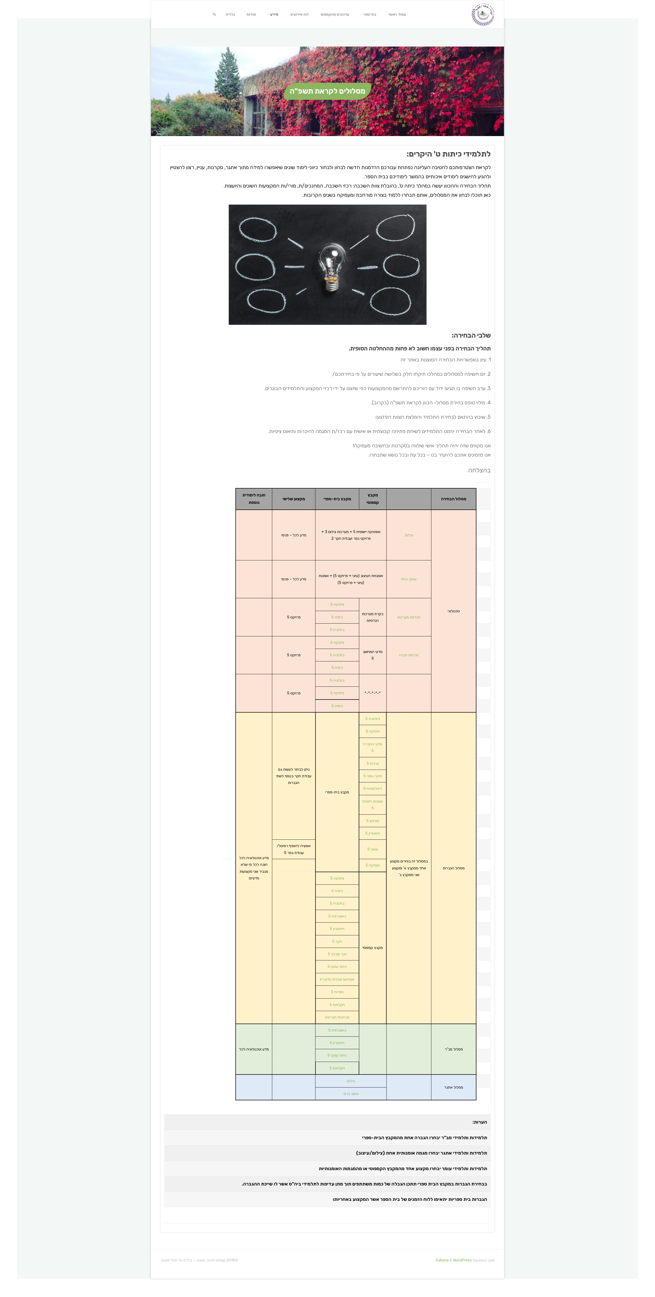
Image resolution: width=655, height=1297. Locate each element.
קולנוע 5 (372, 820)
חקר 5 (337, 941)
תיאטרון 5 (372, 833)
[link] (214, 14)
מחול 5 (372, 849)
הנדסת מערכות (408, 617)
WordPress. (453, 1260)
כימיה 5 (337, 617)
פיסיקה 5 (337, 604)
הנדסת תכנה (409, 655)
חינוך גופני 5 (372, 776)
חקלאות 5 (337, 1004)
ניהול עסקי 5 (337, 966)
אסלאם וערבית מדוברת (337, 979)
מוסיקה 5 (373, 865)
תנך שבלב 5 (337, 954)
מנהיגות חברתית (337, 1017)
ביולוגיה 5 (337, 629)
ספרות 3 (337, 992)
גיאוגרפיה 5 (337, 916)
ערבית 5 (373, 763)
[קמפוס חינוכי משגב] (483, 14)
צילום (409, 535)
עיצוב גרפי (409, 579)
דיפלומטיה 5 (372, 788)
